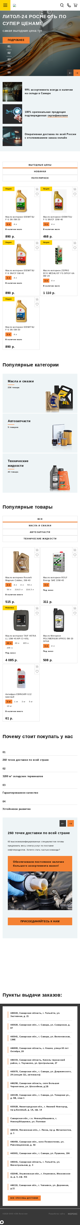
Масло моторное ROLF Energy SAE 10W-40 (55, 578)
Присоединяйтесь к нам (40, 921)
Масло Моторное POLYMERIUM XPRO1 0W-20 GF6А (58, 638)
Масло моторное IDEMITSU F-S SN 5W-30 (19, 328)
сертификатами (58, 115)
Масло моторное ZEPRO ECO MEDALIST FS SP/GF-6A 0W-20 (58, 273)
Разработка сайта (57, 1214)
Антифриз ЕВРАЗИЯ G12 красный (18, 695)
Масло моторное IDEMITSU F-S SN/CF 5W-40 (19, 271)
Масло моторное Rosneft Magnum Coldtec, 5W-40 (18, 578)
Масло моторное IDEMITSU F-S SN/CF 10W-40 (57, 218)
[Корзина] (75, 6)
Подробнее (16, 40)
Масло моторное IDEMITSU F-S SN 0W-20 (19, 218)
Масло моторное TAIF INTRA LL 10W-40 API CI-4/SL (20, 637)
